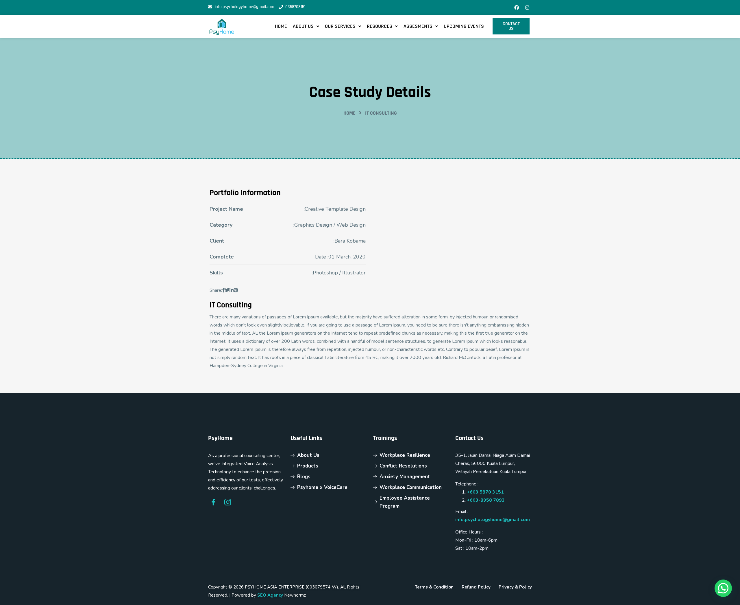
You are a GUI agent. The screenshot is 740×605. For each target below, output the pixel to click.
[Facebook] (516, 7)
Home (281, 26)
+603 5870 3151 (485, 492)
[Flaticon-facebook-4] (213, 502)
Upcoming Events (464, 26)
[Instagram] (527, 7)
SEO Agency (270, 595)
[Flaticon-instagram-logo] (227, 502)
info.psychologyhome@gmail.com (492, 519)
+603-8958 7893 (486, 500)
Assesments (418, 26)
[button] (306, 26)
